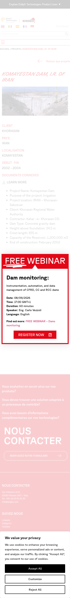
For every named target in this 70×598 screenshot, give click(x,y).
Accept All (35, 568)
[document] (35, 299)
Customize (35, 579)
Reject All (35, 589)
